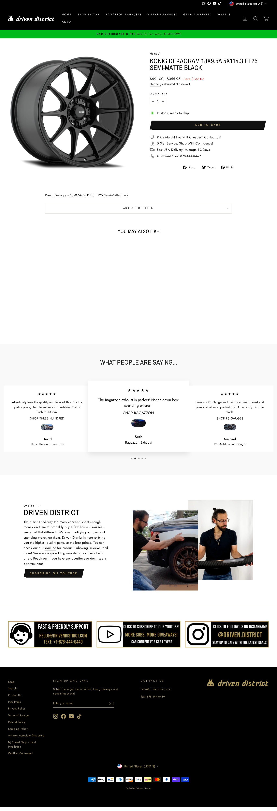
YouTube (50, 548)
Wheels (224, 14)
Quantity (159, 93)
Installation (14, 702)
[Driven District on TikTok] (79, 716)
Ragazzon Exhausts (123, 14)
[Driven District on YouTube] (71, 716)
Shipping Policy (18, 729)
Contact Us (14, 695)
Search (12, 688)
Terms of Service (18, 715)
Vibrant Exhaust (162, 14)
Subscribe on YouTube (54, 573)
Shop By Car (88, 14)
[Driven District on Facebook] (63, 716)
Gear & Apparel (197, 14)
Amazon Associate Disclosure (26, 735)
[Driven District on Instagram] (55, 716)
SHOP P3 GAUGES (230, 418)
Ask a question (138, 208)
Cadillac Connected (20, 753)
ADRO (66, 22)
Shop (11, 682)
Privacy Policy (17, 708)
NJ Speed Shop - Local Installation (22, 744)
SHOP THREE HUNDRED (47, 418)
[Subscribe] (111, 703)
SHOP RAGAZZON (138, 412)
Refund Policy (16, 722)
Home (66, 14)
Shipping (155, 84)
